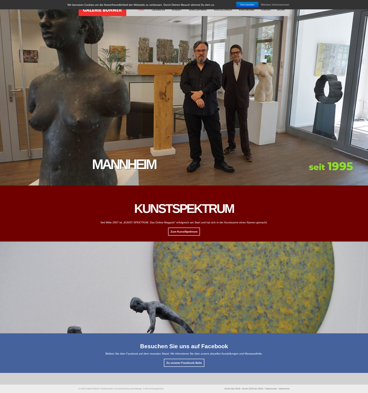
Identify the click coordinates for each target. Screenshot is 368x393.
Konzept (177, 10)
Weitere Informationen (275, 4)
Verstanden (247, 4)
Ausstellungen (223, 10)
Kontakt (266, 10)
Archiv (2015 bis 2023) (252, 388)
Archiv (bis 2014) (232, 388)
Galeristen (158, 10)
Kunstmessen (246, 10)
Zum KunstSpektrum (184, 231)
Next (364, 93)
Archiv (281, 10)
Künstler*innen (198, 10)
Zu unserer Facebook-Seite (184, 362)
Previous (4, 93)
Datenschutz (271, 388)
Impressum (284, 388)
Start (141, 10)
